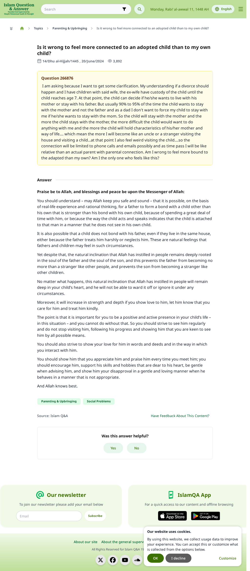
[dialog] (192, 546)
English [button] (226, 9)
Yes (113, 448)
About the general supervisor (125, 541)
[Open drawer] (240, 9)
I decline (178, 558)
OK (155, 558)
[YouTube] (125, 560)
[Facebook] (113, 560)
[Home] (22, 28)
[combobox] (82, 9)
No (136, 448)
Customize (227, 558)
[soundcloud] (137, 560)
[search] (139, 9)
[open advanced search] (124, 9)
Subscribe (95, 516)
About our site (85, 541)
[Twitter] (100, 560)
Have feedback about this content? (180, 415)
